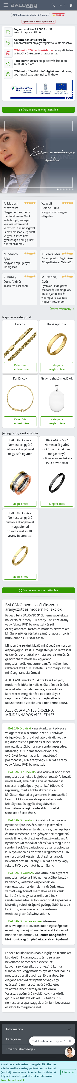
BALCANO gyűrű (19, 728)
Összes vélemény (61, 309)
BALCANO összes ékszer (25, 921)
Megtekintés (20, 504)
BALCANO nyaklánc (21, 820)
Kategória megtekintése (20, 367)
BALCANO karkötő (21, 873)
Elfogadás (68, 1072)
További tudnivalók (12, 1080)
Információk (14, 1029)
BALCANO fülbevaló (22, 772)
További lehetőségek (20, 1049)
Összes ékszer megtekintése (40, 110)
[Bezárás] (70, 1041)
